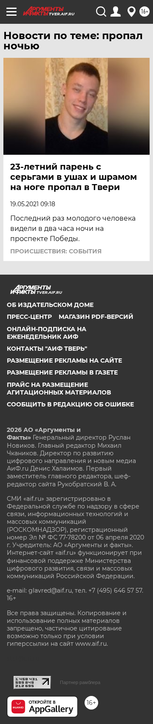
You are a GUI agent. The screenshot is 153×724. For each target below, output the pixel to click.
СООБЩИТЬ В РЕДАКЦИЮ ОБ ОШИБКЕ (70, 404)
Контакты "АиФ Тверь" (47, 348)
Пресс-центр (29, 317)
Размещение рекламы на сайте (64, 360)
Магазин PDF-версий (96, 317)
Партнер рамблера (80, 682)
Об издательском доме (50, 305)
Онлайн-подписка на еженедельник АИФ (46, 333)
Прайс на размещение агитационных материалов (59, 388)
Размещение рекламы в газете (62, 372)
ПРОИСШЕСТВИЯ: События (56, 251)
